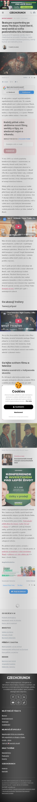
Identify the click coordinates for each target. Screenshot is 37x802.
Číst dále (29, 401)
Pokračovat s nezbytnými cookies (18, 416)
